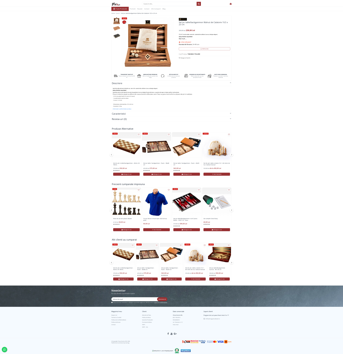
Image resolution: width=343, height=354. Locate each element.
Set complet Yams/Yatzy (210, 218)
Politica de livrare (115, 322)
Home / (113, 13)
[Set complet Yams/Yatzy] (216, 202)
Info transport (156, 9)
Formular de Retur (147, 322)
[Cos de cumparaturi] (231, 4)
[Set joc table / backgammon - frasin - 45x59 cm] (186, 146)
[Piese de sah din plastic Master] (126, 202)
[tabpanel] (147, 43)
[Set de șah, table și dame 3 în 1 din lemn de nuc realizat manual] (216, 146)
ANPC (143, 324)
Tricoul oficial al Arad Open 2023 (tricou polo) (155, 219)
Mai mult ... (182, 39)
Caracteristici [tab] (119, 113)
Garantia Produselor (147, 320)
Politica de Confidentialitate (160, 302)
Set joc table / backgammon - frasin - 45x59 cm (186, 164)
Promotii (133, 9)
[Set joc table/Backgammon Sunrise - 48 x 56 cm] (219, 254)
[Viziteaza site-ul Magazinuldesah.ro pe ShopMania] (186, 350)
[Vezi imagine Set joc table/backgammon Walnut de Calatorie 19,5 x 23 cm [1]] (116, 28)
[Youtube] (171, 333)
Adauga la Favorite (185, 58)
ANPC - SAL (145, 327)
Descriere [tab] (117, 83)
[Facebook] (168, 333)
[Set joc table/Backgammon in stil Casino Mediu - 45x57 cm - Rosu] (186, 202)
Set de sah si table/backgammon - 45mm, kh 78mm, (126, 164)
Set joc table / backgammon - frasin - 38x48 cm (156, 164)
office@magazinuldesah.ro (213, 319)
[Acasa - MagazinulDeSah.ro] (120, 4)
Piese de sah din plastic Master (122, 218)
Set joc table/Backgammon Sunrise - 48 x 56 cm (217, 268)
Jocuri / (118, 13)
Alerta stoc (205, 49)
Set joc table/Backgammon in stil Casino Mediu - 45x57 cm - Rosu (185, 219)
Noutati (139, 9)
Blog (163, 9)
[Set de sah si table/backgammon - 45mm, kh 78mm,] (126, 146)
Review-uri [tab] (119, 119)
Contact (146, 9)
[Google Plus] (175, 333)
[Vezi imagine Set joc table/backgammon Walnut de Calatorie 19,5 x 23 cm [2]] (116, 36)
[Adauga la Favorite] (138, 134)
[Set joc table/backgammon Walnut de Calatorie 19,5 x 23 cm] (147, 43)
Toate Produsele (121, 9)
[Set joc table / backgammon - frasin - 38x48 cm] (156, 146)
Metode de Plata (146, 315)
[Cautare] (199, 4)
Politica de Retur (146, 317)
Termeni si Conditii (116, 317)
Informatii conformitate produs (122, 109)
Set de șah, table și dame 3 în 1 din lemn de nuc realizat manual (216, 164)
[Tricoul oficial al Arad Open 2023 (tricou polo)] (156, 202)
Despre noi (114, 315)
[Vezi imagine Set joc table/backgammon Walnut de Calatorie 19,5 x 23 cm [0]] (116, 20)
